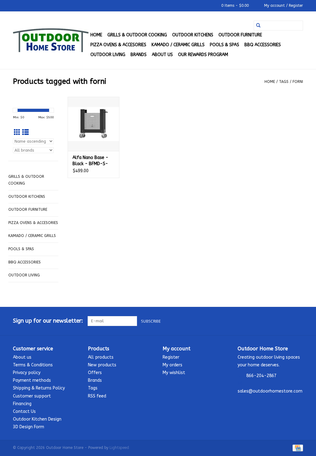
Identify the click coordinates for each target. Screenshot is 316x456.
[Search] (258, 26)
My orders (172, 365)
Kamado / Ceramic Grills (178, 44)
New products (102, 365)
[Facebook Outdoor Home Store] (276, 321)
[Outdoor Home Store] (51, 40)
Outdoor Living (107, 54)
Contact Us (24, 411)
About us (162, 54)
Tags (284, 81)
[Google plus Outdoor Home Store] (287, 321)
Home (96, 35)
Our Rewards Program (203, 54)
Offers (95, 372)
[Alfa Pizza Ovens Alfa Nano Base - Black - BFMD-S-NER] (93, 124)
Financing (22, 403)
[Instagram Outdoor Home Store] (298, 321)
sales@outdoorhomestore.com (270, 391)
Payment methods (32, 380)
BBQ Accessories (262, 44)
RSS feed (97, 396)
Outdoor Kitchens (192, 35)
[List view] (25, 132)
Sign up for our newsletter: (48, 321)
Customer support (32, 396)
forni (298, 81)
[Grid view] (17, 132)
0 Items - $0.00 (235, 5)
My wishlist (174, 372)
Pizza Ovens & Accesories (118, 44)
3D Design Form (28, 427)
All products (101, 357)
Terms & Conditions (33, 365)
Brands (139, 54)
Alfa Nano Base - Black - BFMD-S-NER (90, 161)
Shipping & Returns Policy (39, 388)
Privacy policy (26, 372)
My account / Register (283, 5)
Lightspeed (119, 448)
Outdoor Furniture (240, 35)
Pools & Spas (224, 44)
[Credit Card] (296, 448)
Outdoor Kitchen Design (37, 419)
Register (171, 357)
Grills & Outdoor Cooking (137, 35)
